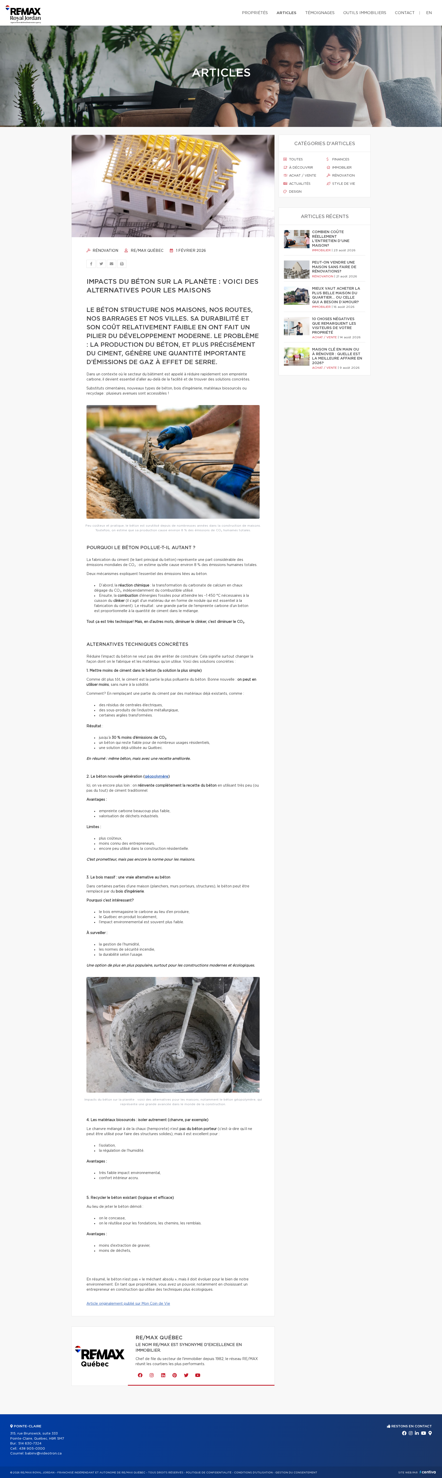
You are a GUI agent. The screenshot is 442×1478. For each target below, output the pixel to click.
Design (295, 191)
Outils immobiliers (364, 13)
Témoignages (320, 13)
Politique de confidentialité (208, 1472)
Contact (405, 13)
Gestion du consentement (296, 1472)
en (429, 13)
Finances (340, 159)
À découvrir (300, 167)
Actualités (299, 184)
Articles (286, 13)
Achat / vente (302, 175)
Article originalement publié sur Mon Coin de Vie (128, 1304)
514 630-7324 (29, 1443)
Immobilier (341, 167)
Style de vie (343, 184)
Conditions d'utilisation (253, 1472)
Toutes (295, 159)
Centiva (427, 1472)
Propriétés (255, 13)
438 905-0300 (32, 1448)
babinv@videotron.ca (43, 1453)
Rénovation (105, 251)
